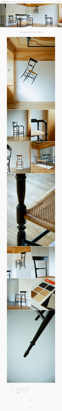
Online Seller (40, 1)
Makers (24, 1)
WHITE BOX (18, 392)
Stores (32, 1)
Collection (15, 1)
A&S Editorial (28, 1)
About (12, 1)
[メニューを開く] (60, 1)
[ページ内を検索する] (58, 1)
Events (21, 1)
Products (18, 1)
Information (35, 1)
